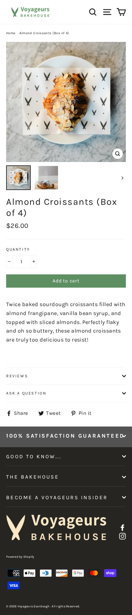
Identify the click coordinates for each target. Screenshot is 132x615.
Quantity (18, 249)
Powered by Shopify (20, 557)
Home (11, 33)
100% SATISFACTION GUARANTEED (65, 435)
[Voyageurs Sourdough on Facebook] (122, 527)
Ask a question (26, 393)
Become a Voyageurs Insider (56, 497)
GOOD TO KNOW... (33, 456)
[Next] (122, 177)
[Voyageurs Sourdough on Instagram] (122, 536)
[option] (66, 102)
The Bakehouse (32, 477)
